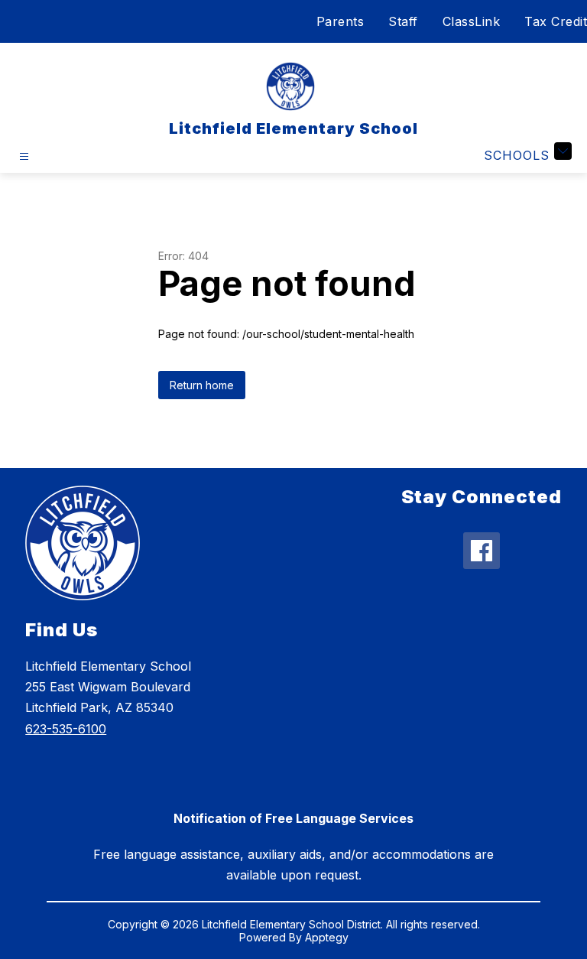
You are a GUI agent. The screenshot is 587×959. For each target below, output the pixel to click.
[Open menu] (24, 156)
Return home (202, 385)
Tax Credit (555, 21)
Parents (340, 21)
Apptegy (327, 937)
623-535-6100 (65, 728)
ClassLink (472, 21)
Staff (403, 21)
